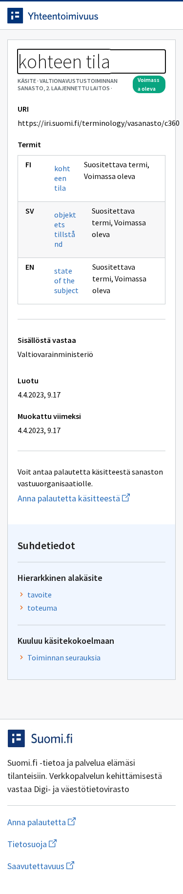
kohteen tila (62, 178)
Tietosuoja (79, 844)
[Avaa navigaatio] (166, 15)
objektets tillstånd (65, 229)
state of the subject (66, 280)
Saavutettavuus (91, 866)
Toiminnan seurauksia (64, 657)
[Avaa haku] (146, 15)
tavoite (39, 594)
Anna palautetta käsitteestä (91, 498)
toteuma (42, 608)
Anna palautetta (80, 822)
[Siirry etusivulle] (72, 15)
